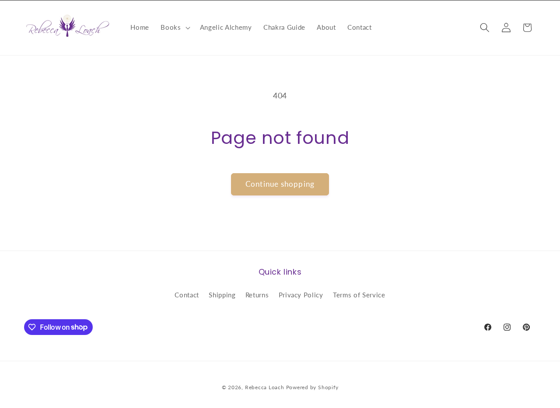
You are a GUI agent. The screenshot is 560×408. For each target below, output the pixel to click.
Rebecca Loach (264, 387)
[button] (174, 27)
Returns (257, 295)
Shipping (222, 295)
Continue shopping (280, 184)
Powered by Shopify (312, 387)
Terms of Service (359, 295)
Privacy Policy (301, 295)
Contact (187, 295)
